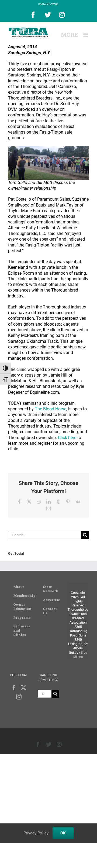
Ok (63, 833)
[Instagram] (19, 697)
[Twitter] (23, 687)
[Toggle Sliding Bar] (69, 35)
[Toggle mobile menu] (86, 35)
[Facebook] (14, 687)
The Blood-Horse (50, 408)
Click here (67, 437)
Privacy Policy (35, 833)
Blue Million (80, 655)
